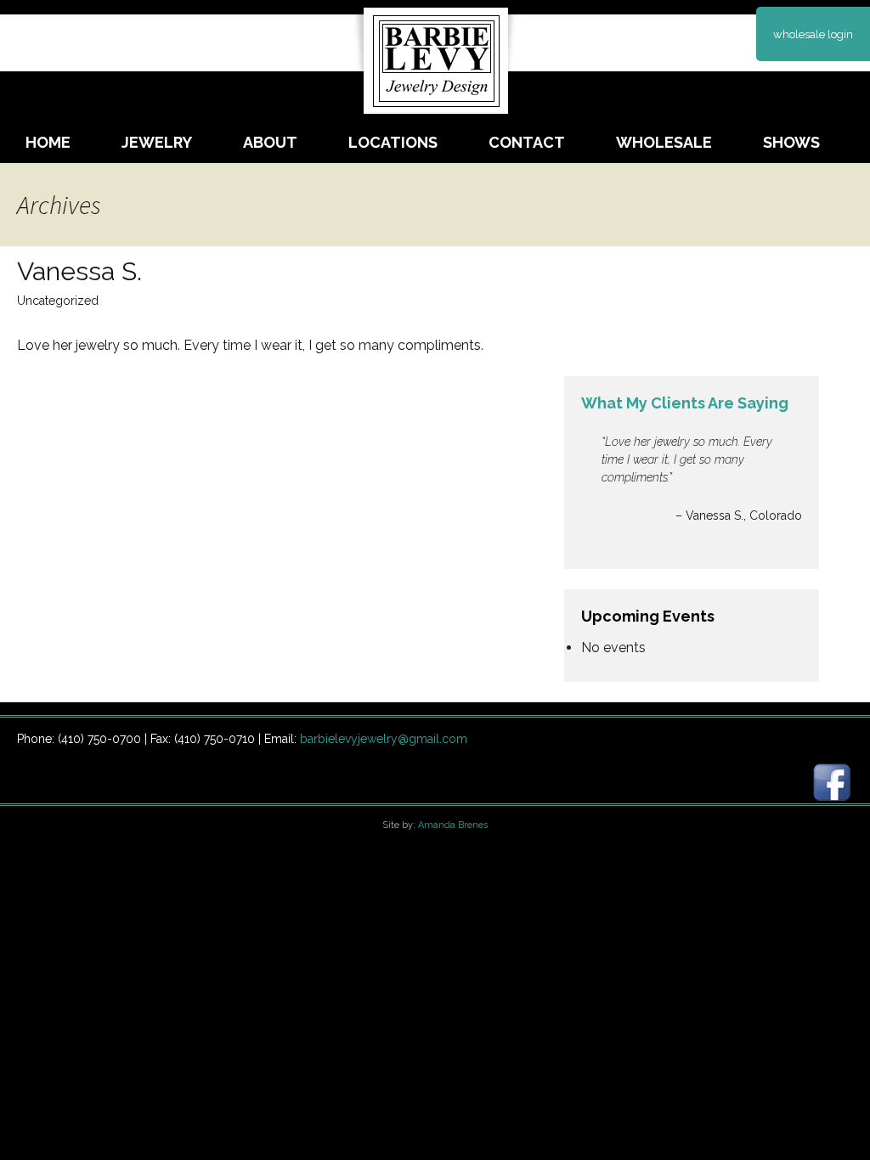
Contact (527, 142)
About (270, 142)
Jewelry (156, 142)
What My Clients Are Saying (684, 403)
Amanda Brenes (453, 825)
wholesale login (813, 34)
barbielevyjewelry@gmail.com (383, 739)
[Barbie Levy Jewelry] (435, 56)
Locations (393, 142)
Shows (791, 142)
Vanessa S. (79, 271)
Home (48, 142)
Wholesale (664, 142)
